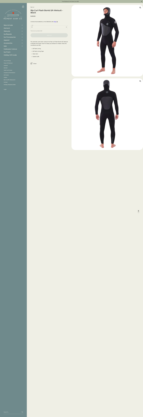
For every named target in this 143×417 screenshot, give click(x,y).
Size (32, 25)
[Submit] (22, 412)
